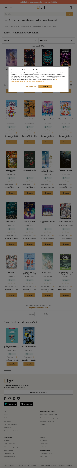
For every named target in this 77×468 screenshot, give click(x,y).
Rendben (45, 86)
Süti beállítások (30, 86)
